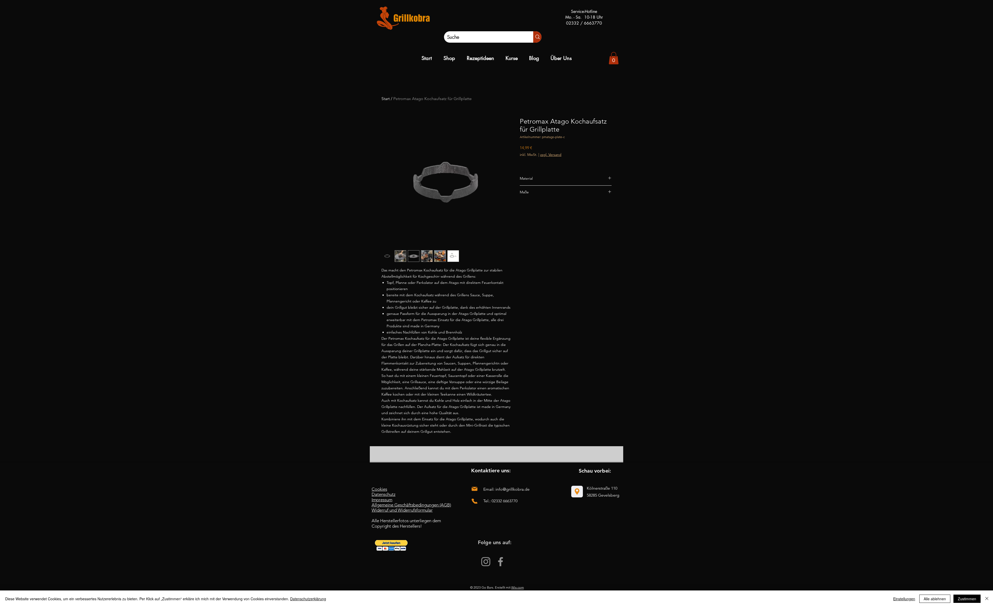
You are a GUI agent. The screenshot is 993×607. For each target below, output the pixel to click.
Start (385, 98)
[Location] (577, 491)
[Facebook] (500, 562)
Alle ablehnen (935, 598)
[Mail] (474, 489)
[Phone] (474, 501)
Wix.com (517, 587)
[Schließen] (987, 599)
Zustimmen (967, 598)
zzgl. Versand (550, 154)
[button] (391, 545)
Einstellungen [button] (904, 598)
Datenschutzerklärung (308, 598)
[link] (613, 58)
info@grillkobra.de (512, 489)
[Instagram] (486, 562)
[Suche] (537, 37)
